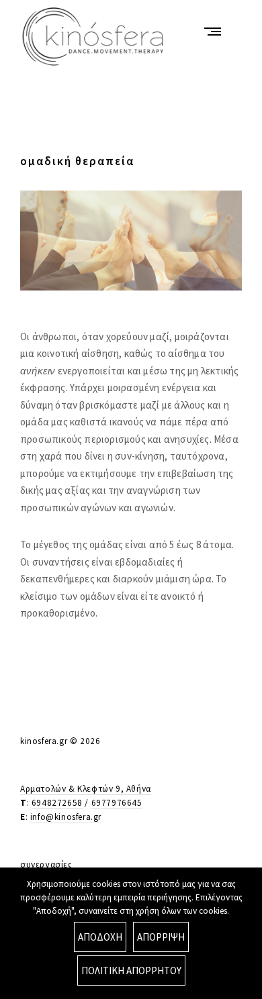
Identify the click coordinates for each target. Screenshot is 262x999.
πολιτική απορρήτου (131, 970)
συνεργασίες (46, 864)
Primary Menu (216, 31)
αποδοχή (100, 937)
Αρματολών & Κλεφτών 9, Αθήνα (85, 788)
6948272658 (57, 802)
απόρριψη (161, 937)
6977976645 (116, 802)
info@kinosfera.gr (65, 817)
